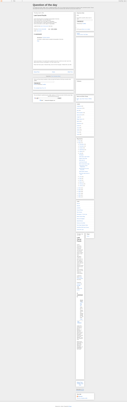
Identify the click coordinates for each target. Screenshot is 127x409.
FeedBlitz (44, 84)
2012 (79, 140)
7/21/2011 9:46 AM (46, 37)
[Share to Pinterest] (56, 29)
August (81, 151)
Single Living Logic (83, 158)
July (80, 153)
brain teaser (79, 108)
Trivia (78, 132)
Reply (38, 40)
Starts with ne (82, 160)
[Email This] (51, 29)
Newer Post (36, 72)
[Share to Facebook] (55, 29)
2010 (79, 187)
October (81, 147)
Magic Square (80, 119)
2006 (79, 195)
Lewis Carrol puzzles (44, 26)
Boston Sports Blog (81, 216)
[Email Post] (49, 29)
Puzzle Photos (80, 210)
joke (78, 110)
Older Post (70, 72)
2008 (79, 191)
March (80, 182)
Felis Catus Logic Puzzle (84, 156)
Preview (35, 84)
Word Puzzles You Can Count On (84, 169)
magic (78, 116)
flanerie (78, 205)
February (81, 183)
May (80, 178)
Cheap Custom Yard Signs (82, 34)
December (81, 144)
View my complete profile (82, 398)
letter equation (80, 112)
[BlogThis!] (52, 29)
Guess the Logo (80, 229)
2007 (79, 193)
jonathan (78, 207)
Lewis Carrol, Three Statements (83, 166)
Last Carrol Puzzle (83, 162)
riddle (78, 129)
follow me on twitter (86, 29)
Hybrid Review (80, 220)
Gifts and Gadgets (80, 218)
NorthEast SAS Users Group (83, 227)
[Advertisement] (81, 57)
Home (53, 72)
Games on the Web (81, 223)
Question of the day (45, 4)
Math (78, 121)
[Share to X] (54, 29)
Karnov (78, 203)
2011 (79, 142)
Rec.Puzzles (79, 212)
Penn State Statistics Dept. (82, 225)
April (80, 180)
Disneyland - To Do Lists (82, 214)
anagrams (79, 106)
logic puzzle (39, 30)
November (81, 146)
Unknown (80, 396)
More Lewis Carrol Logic (84, 163)
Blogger (70, 406)
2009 (79, 189)
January (81, 185)
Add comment (79, 322)
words (78, 134)
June (80, 176)
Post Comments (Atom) (55, 76)
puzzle (78, 125)
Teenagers (81, 154)
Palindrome (79, 123)
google (78, 33)
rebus (78, 127)
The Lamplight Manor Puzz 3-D (40, 88)
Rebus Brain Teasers (83, 171)
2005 (79, 196)
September (81, 149)
